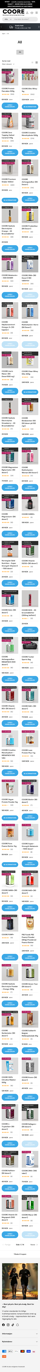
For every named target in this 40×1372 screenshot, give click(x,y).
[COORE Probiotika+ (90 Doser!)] (30, 214)
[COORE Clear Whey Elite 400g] (30, 360)
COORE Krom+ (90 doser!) (29, 1078)
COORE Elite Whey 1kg (29, 90)
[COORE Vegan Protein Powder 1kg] (10, 788)
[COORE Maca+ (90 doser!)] (30, 1203)
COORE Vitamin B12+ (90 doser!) (8, 707)
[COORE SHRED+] (30, 502)
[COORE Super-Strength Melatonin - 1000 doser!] (30, 832)
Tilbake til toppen (20, 1254)
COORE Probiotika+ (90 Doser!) (30, 227)
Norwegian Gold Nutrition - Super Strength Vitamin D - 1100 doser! (10, 565)
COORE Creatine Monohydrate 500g (30, 134)
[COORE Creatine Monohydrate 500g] (30, 121)
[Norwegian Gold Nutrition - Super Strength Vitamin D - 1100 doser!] (10, 549)
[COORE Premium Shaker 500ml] (10, 168)
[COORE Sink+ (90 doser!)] (10, 598)
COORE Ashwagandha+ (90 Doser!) (30, 182)
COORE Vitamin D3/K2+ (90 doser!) (29, 562)
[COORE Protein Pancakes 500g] (10, 77)
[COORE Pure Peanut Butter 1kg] (10, 832)
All (8, 33)
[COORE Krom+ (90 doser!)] (30, 1066)
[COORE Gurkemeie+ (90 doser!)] (10, 1019)
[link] (8, 1244)
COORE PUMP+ (8, 934)
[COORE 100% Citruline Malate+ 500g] (10, 1066)
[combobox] (20, 19)
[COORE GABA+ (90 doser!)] (10, 879)
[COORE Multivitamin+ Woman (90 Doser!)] (30, 456)
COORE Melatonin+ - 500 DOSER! (9, 276)
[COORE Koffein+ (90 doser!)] (10, 1159)
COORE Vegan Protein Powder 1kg (10, 800)
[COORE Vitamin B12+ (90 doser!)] (10, 694)
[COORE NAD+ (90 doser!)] (30, 879)
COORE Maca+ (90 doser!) (29, 1216)
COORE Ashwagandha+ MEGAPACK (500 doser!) (8, 661)
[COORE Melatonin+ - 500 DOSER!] (10, 263)
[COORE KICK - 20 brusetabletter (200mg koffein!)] (30, 598)
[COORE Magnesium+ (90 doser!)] (10, 502)
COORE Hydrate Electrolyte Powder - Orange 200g (10, 986)
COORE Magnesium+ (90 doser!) (9, 516)
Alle (20, 52)
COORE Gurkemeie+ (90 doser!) (8, 1033)
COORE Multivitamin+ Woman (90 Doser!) (30, 470)
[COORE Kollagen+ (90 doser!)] (30, 1112)
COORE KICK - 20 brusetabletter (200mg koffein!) (29, 612)
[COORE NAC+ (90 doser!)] (30, 694)
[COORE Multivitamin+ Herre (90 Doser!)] (30, 310)
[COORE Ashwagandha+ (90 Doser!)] (30, 168)
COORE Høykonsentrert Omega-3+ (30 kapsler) (8, 326)
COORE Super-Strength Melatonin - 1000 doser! (30, 846)
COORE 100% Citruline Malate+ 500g (9, 1080)
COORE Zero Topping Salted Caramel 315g (8, 135)
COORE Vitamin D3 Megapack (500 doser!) (9, 1217)
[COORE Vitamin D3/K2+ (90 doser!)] (30, 549)
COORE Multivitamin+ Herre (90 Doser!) (30, 324)
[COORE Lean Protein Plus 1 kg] (30, 738)
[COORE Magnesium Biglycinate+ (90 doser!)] (10, 456)
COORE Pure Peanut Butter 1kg (9, 844)
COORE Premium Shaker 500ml (9, 180)
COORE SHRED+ (28, 514)
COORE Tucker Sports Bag (28, 658)
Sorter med (6, 61)
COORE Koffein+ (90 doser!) (8, 1171)
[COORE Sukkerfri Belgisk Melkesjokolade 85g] (30, 1019)
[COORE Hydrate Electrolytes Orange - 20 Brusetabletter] (10, 214)
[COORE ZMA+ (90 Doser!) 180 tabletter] (30, 263)
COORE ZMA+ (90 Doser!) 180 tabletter (29, 278)
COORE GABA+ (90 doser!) (9, 891)
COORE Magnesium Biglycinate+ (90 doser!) (10, 470)
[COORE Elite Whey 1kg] (30, 77)
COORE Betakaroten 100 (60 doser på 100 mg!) (29, 422)
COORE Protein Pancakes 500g (8, 89)
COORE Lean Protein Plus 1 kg (28, 751)
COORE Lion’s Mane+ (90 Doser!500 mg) (8, 374)
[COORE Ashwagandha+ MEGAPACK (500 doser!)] (10, 645)
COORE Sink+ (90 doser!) (9, 611)
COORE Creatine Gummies (21, 2)
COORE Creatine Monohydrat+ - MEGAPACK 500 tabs (9, 754)
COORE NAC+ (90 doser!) (29, 707)
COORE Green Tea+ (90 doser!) (30, 985)
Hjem (3, 33)
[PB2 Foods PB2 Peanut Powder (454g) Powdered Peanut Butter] (30, 923)
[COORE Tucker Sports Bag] (30, 645)
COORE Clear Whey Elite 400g (30, 372)
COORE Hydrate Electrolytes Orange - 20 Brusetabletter (8, 230)
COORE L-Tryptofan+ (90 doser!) (8, 1126)
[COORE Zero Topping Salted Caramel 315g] (10, 121)
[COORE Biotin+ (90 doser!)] (30, 788)
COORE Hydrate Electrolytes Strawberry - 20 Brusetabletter (8, 422)
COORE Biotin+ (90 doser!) (29, 800)
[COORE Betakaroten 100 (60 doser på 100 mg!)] (30, 406)
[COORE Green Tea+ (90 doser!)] (30, 972)
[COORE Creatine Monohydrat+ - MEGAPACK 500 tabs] (10, 738)
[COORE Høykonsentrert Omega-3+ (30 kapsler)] (10, 310)
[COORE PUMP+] (10, 923)
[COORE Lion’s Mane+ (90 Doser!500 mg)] (10, 360)
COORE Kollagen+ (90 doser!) (29, 1125)
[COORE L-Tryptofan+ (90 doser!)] (10, 1112)
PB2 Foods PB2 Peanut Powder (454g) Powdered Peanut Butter (29, 938)
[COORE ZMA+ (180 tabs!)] (30, 1159)
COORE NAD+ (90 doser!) (29, 891)
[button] (32, 12)
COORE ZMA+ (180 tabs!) (29, 1172)
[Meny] (36, 12)
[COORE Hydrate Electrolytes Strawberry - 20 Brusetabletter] (10, 406)
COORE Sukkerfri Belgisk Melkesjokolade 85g (30, 1033)
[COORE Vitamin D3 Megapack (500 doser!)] (10, 1203)
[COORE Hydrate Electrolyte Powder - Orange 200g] (10, 972)
